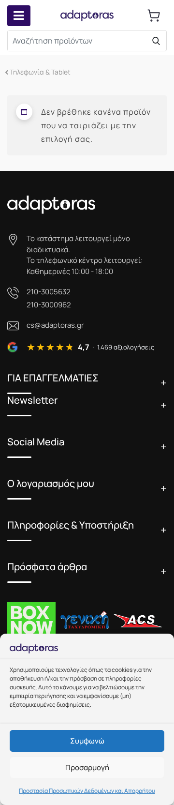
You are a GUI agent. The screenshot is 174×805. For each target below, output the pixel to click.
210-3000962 (49, 305)
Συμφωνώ (87, 741)
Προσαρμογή (87, 767)
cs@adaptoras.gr (55, 325)
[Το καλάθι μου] (153, 15)
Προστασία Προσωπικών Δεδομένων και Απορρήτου (87, 791)
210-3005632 (49, 292)
